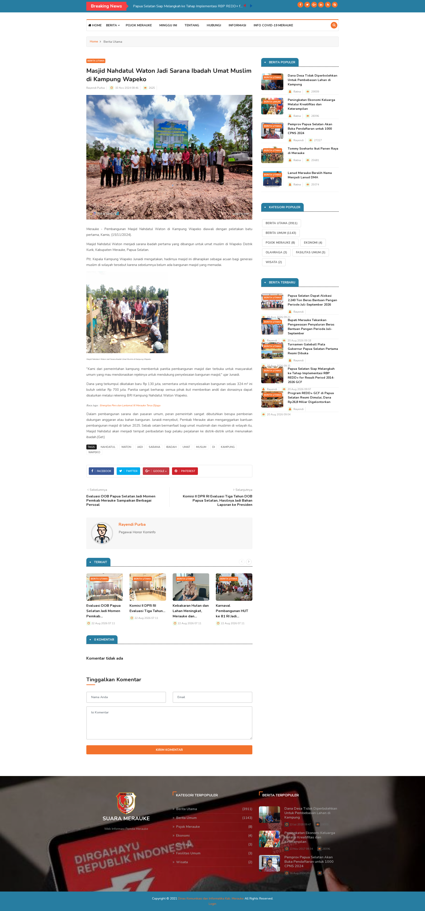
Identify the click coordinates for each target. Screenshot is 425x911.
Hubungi (214, 25)
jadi (140, 447)
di (213, 447)
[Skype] (335, 5)
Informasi (237, 25)
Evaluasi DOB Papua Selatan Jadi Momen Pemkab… (103, 611)
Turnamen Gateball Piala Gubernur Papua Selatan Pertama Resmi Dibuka (313, 348)
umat (186, 447)
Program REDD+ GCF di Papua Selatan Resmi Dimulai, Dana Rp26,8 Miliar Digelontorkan (311, 397)
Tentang (192, 25)
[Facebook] (300, 5)
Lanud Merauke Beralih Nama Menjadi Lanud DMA (310, 175)
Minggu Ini (168, 25)
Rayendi (299, 140)
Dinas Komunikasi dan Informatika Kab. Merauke (211, 898)
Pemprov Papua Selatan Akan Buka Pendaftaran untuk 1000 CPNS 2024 (310, 128)
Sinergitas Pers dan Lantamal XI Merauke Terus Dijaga (130, 405)
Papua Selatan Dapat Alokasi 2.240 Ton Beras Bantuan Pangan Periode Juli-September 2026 (312, 300)
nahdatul (108, 447)
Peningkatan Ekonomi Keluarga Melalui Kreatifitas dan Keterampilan (311, 104)
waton (126, 447)
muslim (201, 447)
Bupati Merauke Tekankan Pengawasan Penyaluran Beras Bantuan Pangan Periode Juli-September (311, 326)
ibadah (171, 447)
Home (96, 25)
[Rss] (328, 5)
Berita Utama (95, 60)
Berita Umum (272, 101)
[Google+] (314, 5)
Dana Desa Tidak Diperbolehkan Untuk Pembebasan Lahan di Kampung (312, 80)
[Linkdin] (321, 5)
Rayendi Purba (95, 88)
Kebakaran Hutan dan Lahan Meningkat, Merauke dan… (191, 611)
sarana (154, 447)
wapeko (94, 452)
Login (212, 904)
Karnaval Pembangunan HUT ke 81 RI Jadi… (232, 611)
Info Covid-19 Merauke (273, 25)
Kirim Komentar (169, 750)
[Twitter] (307, 5)
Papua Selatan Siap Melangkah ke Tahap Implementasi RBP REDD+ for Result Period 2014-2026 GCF (188, 6)
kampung (228, 447)
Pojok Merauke (139, 25)
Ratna (297, 91)
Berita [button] (112, 25)
